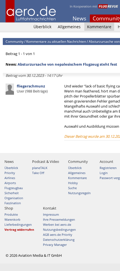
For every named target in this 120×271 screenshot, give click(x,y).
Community (14, 41)
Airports (10, 183)
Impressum (51, 214)
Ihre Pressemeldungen (59, 219)
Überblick (42, 26)
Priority (9, 173)
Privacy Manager (55, 245)
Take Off (38, 173)
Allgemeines (69, 26)
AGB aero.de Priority (57, 234)
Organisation (13, 198)
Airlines (9, 178)
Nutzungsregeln (79, 193)
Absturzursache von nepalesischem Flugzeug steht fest (67, 64)
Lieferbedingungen (18, 224)
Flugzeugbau (13, 188)
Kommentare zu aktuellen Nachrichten (56, 41)
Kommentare (99, 26)
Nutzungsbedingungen (59, 229)
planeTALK (39, 168)
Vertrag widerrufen (19, 229)
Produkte (11, 214)
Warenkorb (12, 219)
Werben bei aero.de (57, 224)
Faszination (12, 203)
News (79, 18)
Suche (72, 188)
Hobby (73, 183)
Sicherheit (11, 193)
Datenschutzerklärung (59, 239)
